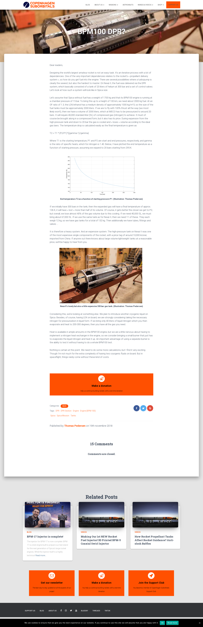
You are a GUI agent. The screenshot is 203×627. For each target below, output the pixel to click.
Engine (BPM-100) (88, 411)
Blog (88, 5)
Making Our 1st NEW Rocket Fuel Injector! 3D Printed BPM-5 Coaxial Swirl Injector (101, 540)
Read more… (40, 555)
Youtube (76, 610)
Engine (76, 411)
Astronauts (128, 5)
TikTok (107, 611)
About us (98, 5)
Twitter (71, 610)
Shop (160, 5)
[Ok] (199, 622)
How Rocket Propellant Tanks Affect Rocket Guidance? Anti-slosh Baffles (154, 540)
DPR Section (66, 411)
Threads (96, 611)
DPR (57, 411)
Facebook (61, 610)
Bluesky (84, 611)
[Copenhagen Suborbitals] (39, 4)
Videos (84, 532)
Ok (162, 623)
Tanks (73, 416)
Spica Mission (63, 416)
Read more (172, 623)
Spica (52, 416)
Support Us (173, 5)
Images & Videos (145, 5)
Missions (113, 5)
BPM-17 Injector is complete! (45, 536)
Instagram (66, 610)
